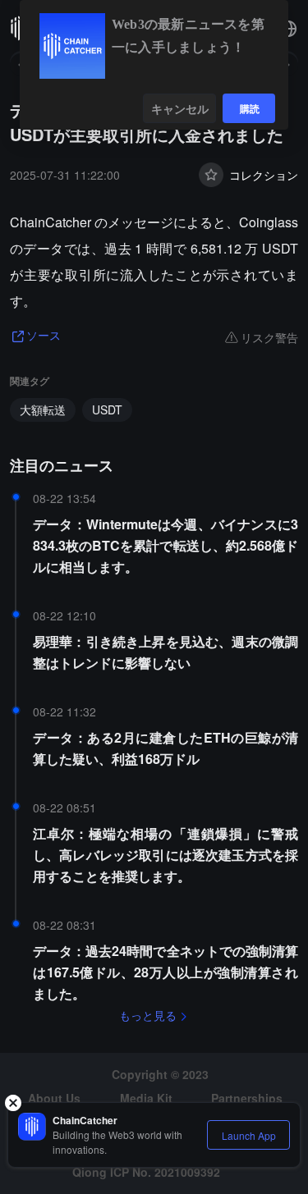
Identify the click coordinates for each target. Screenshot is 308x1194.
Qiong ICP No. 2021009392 (146, 1172)
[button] (288, 28)
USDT (107, 409)
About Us (54, 1098)
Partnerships (247, 1098)
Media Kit (146, 1098)
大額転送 (43, 409)
